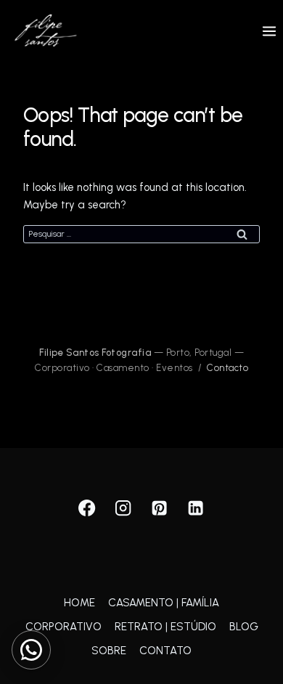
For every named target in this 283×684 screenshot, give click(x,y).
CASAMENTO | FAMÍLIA (163, 602)
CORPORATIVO (63, 626)
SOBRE (108, 650)
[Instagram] (124, 509)
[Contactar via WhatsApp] (31, 649)
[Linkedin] (196, 509)
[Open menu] (269, 31)
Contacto (227, 367)
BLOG (243, 626)
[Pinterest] (160, 509)
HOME (79, 602)
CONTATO (165, 650)
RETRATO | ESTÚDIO (165, 626)
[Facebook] (87, 509)
